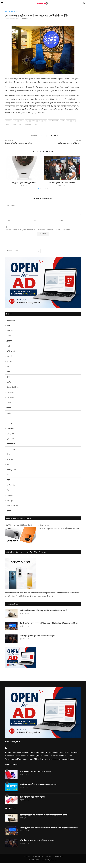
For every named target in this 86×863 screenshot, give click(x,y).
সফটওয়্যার (10, 500)
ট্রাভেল (9, 408)
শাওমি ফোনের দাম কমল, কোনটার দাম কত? (32, 797)
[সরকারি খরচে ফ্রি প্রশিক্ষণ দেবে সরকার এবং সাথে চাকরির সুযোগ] (11, 787)
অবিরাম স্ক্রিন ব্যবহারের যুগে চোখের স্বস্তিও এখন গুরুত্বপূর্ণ (37, 636)
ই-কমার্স (9, 336)
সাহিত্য (9, 511)
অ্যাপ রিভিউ (10, 331)
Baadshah (15, 19)
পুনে (73, 120)
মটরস (8, 480)
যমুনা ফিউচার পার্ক (28, 124)
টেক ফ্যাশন (10, 392)
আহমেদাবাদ (8, 120)
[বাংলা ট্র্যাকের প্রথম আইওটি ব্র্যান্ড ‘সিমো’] (24, 168)
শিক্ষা (8, 490)
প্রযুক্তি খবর (10, 434)
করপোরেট (9, 356)
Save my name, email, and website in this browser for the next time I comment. (38, 230)
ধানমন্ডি (62, 120)
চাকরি (8, 377)
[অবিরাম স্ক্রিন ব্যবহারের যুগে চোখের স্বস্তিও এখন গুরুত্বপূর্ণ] (11, 638)
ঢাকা (39, 120)
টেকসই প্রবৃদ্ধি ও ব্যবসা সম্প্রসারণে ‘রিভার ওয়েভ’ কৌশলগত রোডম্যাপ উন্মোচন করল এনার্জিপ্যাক (49, 623)
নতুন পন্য (9, 423)
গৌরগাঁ (15, 120)
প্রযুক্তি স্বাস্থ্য (11, 449)
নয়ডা (68, 120)
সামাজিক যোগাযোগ (12, 506)
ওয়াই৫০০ (53, 596)
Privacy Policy (59, 856)
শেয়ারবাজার (10, 495)
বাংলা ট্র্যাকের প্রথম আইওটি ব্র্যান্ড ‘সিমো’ (24, 183)
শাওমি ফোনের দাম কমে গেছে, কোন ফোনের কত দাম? (35, 772)
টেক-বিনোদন (10, 397)
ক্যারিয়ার (9, 361)
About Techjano (38, 856)
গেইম (8, 372)
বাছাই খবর (10, 459)
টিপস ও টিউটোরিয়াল (12, 387)
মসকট (20, 124)
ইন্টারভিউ (9, 341)
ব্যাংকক (7, 124)
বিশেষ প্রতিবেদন (11, 470)
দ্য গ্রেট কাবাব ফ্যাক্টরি (54, 120)
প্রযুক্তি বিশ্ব (11, 444)
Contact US (26, 856)
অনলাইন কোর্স (11, 320)
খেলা (8, 367)
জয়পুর (27, 120)
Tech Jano (41, 860)
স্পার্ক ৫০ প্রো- (36, 525)
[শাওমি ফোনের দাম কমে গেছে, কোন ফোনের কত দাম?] (11, 774)
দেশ (12, 11)
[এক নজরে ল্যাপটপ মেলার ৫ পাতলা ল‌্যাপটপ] (62, 168)
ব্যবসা (8, 475)
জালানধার (33, 120)
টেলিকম (9, 403)
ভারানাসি (14, 124)
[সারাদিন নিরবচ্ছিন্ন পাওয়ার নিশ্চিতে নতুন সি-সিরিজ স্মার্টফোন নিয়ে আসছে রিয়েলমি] (11, 613)
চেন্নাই (21, 120)
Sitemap (48, 856)
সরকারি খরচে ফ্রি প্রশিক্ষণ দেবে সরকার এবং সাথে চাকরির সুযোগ (38, 784)
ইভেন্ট (6, 11)
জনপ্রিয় (9, 382)
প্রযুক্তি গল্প (10, 439)
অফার (8, 325)
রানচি (36, 124)
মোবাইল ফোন (11, 485)
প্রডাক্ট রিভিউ (10, 428)
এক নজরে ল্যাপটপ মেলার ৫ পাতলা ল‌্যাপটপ (62, 183)
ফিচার (8, 454)
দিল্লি (45, 120)
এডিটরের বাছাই (11, 351)
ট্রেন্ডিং (8, 413)
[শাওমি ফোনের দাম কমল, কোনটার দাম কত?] (11, 800)
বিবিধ (17, 11)
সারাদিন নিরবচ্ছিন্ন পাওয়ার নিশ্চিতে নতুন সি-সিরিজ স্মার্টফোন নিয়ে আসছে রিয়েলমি (43, 610)
